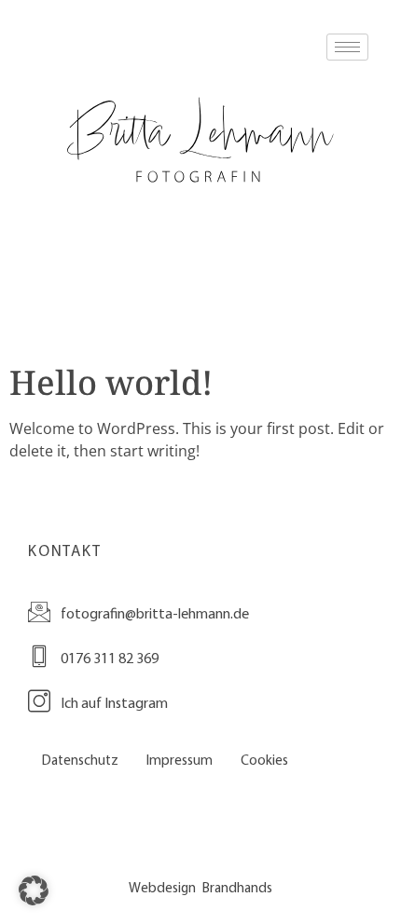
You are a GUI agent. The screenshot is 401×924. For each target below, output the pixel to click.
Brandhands (237, 887)
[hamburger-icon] (347, 47)
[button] (33, 890)
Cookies (264, 760)
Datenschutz (80, 760)
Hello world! (111, 382)
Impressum (179, 760)
